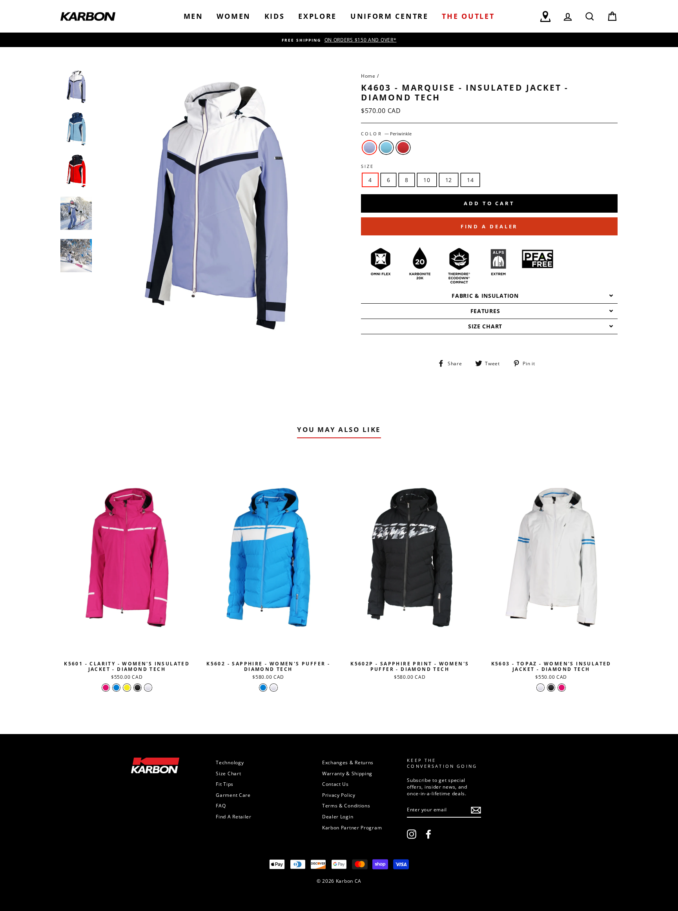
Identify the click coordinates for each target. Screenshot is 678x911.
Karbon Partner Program (352, 827)
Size (367, 166)
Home (368, 76)
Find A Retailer (234, 816)
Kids (274, 16)
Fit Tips (224, 784)
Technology (230, 762)
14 (470, 180)
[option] (339, 39)
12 (448, 180)
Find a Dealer (489, 226)
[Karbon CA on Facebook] (428, 834)
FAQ (221, 805)
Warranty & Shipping (347, 773)
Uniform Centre (389, 16)
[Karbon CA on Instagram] (411, 834)
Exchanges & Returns (348, 762)
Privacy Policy (338, 795)
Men (193, 16)
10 (426, 180)
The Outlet (468, 16)
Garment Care (233, 795)
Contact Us (335, 784)
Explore (317, 16)
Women (234, 16)
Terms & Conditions (346, 805)
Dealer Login (337, 816)
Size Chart (228, 773)
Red (403, 147)
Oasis (386, 147)
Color (386, 134)
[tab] (489, 296)
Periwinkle (369, 147)
